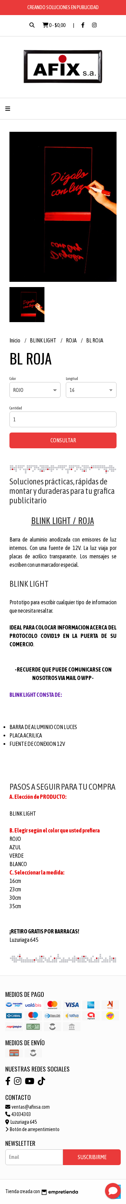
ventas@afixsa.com (30, 1107)
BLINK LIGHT (43, 340)
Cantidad (15, 408)
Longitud (72, 378)
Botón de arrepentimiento (34, 1129)
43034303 (21, 1114)
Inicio (15, 340)
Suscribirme (92, 1157)
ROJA (71, 340)
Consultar (63, 440)
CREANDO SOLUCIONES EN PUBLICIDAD (63, 7)
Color (12, 378)
